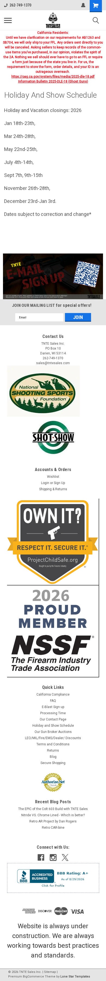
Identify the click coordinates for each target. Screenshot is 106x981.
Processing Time (53, 713)
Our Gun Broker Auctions (53, 732)
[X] (65, 857)
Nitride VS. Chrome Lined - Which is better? (53, 815)
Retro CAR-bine (53, 827)
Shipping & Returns (53, 489)
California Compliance (53, 694)
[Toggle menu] (8, 20)
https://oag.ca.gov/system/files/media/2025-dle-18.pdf (53, 76)
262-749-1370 (20, 5)
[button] (53, 276)
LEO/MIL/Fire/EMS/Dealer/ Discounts (53, 738)
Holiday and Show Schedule (53, 725)
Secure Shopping (53, 763)
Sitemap (50, 972)
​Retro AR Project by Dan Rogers (53, 821)
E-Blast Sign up (53, 707)
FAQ (53, 701)
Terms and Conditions (53, 744)
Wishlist (53, 477)
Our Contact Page (53, 719)
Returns (53, 750)
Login (45, 483)
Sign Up (59, 483)
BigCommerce (33, 976)
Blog (53, 757)
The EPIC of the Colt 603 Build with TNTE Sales (53, 809)
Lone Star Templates (75, 976)
